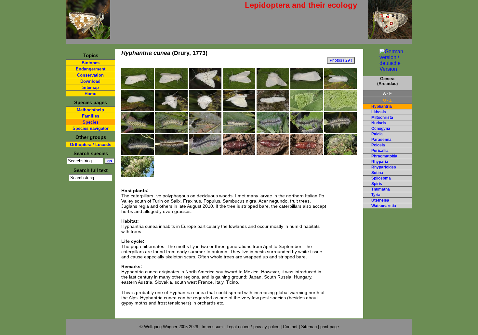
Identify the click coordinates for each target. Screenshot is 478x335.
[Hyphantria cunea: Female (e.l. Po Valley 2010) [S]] (306, 87)
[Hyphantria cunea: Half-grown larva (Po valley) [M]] (171, 131)
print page (329, 326)
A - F (387, 93)
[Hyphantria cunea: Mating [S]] (273, 109)
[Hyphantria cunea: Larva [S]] (205, 153)
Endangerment (90, 69)
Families (90, 116)
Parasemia (381, 139)
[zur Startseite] (88, 36)
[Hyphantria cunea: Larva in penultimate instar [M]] (205, 131)
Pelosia (378, 145)
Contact (290, 326)
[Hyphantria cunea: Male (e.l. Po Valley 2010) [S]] (137, 87)
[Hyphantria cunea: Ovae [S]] (306, 109)
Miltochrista (382, 117)
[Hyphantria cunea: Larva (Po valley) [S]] (273, 131)
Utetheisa (380, 200)
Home (90, 93)
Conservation (90, 75)
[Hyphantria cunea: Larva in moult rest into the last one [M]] (239, 131)
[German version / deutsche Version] (387, 69)
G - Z (387, 100)
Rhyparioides (383, 167)
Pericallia (380, 150)
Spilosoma (381, 178)
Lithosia (378, 112)
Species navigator (91, 128)
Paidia (377, 134)
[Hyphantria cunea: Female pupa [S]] (239, 153)
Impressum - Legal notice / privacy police (241, 326)
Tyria (375, 194)
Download (90, 81)
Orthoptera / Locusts (90, 144)
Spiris (376, 183)
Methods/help (90, 109)
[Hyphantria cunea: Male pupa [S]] (306, 153)
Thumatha (380, 189)
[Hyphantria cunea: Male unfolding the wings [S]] (171, 109)
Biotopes (91, 62)
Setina (377, 172)
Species (91, 122)
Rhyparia (379, 161)
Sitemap (90, 87)
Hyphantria (381, 106)
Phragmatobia (384, 156)
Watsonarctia (383, 206)
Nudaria (378, 123)
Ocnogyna (380, 128)
